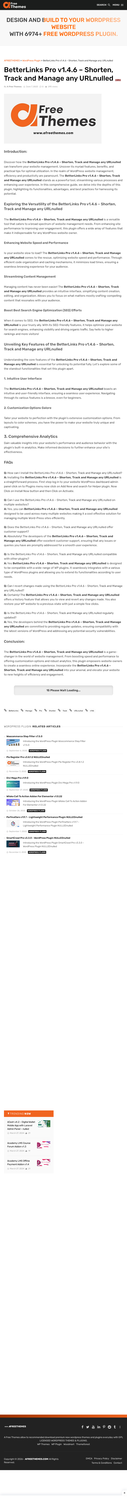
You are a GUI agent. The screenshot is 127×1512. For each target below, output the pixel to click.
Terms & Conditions (102, 1462)
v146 (92, 711)
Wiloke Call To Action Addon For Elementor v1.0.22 (34, 796)
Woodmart (69, 1444)
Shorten (52, 711)
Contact (118, 1462)
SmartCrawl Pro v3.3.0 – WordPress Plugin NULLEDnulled (38, 838)
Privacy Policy (101, 1458)
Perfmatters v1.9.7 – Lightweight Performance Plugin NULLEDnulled (44, 817)
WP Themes (43, 1444)
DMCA (89, 1458)
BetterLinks (14, 711)
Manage (28, 711)
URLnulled (78, 711)
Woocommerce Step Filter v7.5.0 (24, 736)
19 (29, 1151)
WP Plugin (56, 1444)
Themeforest (83, 1444)
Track (65, 711)
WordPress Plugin (37, 751)
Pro (40, 711)
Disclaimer (116, 1458)
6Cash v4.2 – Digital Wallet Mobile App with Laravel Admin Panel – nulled (21, 1125)
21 (29, 1133)
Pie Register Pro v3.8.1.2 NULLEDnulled (28, 757)
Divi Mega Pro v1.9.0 (17, 778)
